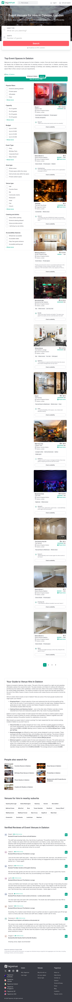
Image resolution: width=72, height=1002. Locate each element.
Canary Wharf (60, 808)
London (6, 51)
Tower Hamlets (38, 808)
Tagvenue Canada (10, 980)
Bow (28, 808)
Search (36, 43)
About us (56, 972)
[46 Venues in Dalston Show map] (36, 74)
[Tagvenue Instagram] (13, 971)
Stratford (49, 808)
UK (2, 51)
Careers (56, 980)
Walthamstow (10, 813)
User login (24, 975)
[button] (28, 3)
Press (55, 986)
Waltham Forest (22, 813)
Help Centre (57, 975)
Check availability (50, 127)
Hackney (37, 803)
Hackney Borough (11, 803)
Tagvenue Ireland (12, 984)
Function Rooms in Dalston (23, 766)
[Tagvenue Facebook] (9, 971)
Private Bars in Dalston (53, 773)
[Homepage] (8, 2)
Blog (55, 988)
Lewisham (30, 817)
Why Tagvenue (25, 972)
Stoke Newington (25, 803)
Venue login (41, 977)
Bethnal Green (10, 808)
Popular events (58, 994)
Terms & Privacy (58, 983)
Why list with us (42, 972)
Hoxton (46, 803)
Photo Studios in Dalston (22, 780)
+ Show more (10, 100)
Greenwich (9, 817)
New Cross (34, 813)
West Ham (54, 813)
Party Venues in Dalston (54, 766)
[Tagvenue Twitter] (5, 971)
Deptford (44, 813)
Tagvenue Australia (10, 976)
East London (12, 51)
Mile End (20, 808)
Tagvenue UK (11, 991)
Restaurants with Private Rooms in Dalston (56, 780)
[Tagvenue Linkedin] (17, 971)
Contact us (57, 977)
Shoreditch (55, 803)
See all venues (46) (36, 79)
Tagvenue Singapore (10, 987)
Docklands (19, 817)
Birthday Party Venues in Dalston (24, 773)
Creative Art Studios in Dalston (24, 787)
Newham (39, 817)
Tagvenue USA (11, 994)
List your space (42, 975)
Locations (56, 991)
